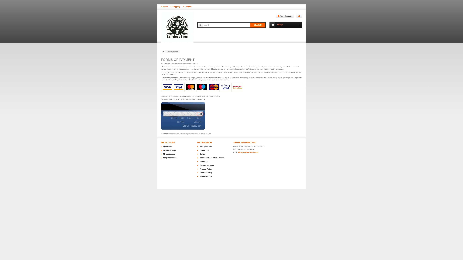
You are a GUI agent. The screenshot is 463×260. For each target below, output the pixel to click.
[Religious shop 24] (177, 27)
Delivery (203, 154)
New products (205, 147)
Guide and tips (205, 176)
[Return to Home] (163, 51)
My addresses (169, 154)
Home (165, 7)
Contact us (204, 150)
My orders (167, 147)
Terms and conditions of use (211, 158)
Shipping (176, 7)
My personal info (170, 158)
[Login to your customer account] (299, 16)
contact (188, 7)
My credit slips (169, 150)
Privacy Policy (205, 169)
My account (168, 142)
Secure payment (206, 165)
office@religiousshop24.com (248, 152)
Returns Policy (205, 173)
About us (203, 161)
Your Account (286, 16)
